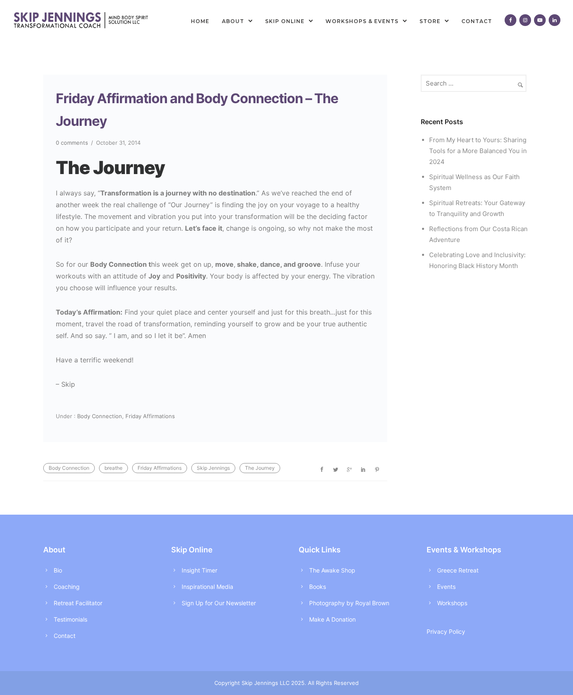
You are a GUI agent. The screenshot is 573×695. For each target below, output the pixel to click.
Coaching (67, 586)
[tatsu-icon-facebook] (510, 20)
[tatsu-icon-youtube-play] (540, 20)
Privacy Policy (446, 631)
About (233, 21)
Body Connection (99, 416)
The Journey (260, 468)
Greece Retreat (458, 570)
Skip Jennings (213, 468)
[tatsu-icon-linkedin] (554, 20)
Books (317, 586)
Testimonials (70, 619)
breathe (113, 468)
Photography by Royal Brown (349, 602)
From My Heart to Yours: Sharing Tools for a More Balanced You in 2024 (478, 151)
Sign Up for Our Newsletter (219, 602)
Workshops (452, 602)
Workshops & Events (362, 21)
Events (446, 586)
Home (200, 21)
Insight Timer (199, 570)
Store (429, 21)
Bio (58, 570)
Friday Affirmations (150, 416)
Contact (476, 21)
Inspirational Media (207, 586)
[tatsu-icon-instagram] (525, 20)
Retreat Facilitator (78, 602)
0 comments (72, 142)
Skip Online (285, 21)
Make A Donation (332, 619)
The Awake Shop (332, 570)
